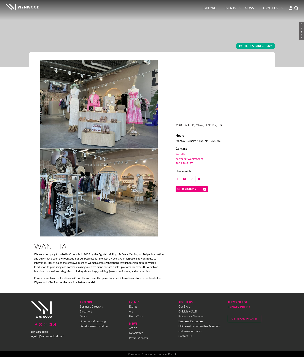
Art (131, 311)
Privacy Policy (239, 307)
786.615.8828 (39, 332)
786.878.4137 (184, 163)
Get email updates (189, 331)
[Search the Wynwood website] (296, 8)
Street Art (86, 311)
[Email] (198, 179)
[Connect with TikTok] (55, 324)
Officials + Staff (187, 311)
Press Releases (138, 338)
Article (133, 328)
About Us (270, 8)
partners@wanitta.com (189, 158)
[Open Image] (99, 235)
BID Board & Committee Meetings (199, 326)
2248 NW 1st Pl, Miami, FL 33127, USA (199, 125)
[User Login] (290, 8)
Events (230, 8)
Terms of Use (238, 302)
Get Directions (186, 189)
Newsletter (136, 333)
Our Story (184, 306)
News (249, 8)
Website (180, 154)
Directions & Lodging (93, 321)
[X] (184, 179)
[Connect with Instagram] (45, 324)
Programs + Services (191, 316)
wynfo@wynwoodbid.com (47, 336)
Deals (83, 316)
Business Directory (255, 46)
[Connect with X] (40, 324)
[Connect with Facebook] (36, 324)
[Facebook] (177, 179)
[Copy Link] (191, 179)
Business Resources (190, 321)
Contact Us (185, 336)
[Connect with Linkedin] (50, 324)
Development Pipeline (94, 326)
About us (185, 302)
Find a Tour (136, 316)
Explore (209, 8)
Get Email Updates (245, 318)
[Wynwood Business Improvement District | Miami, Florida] (22, 8)
